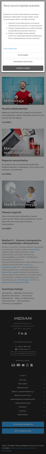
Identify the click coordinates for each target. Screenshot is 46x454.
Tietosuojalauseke (10, 48)
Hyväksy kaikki (23, 68)
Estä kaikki (23, 55)
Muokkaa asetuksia (23, 61)
